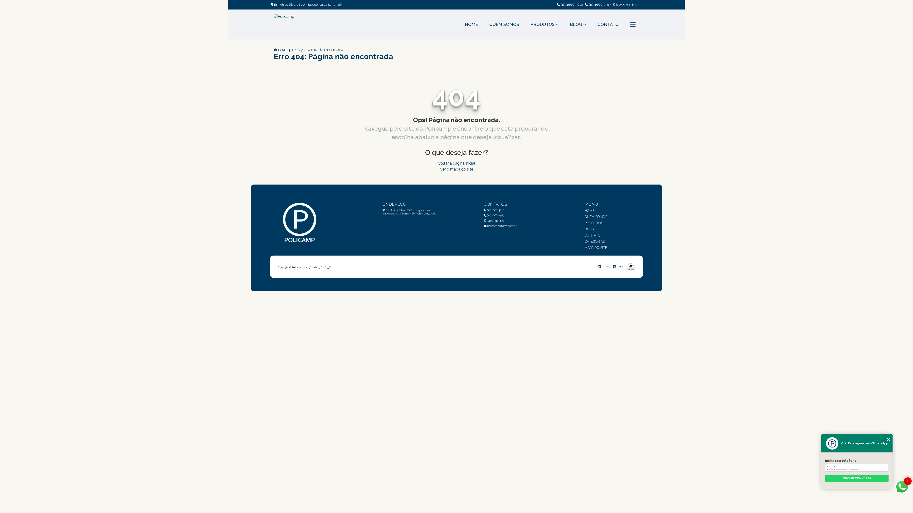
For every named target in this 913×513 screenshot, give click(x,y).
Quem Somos (504, 24)
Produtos (542, 24)
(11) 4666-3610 (571, 4)
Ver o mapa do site (456, 169)
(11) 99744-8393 (627, 4)
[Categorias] (633, 24)
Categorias (595, 241)
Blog (576, 24)
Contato (608, 24)
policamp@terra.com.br (501, 226)
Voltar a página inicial (456, 163)
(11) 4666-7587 (599, 4)
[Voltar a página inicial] (284, 24)
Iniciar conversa (857, 478)
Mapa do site (596, 248)
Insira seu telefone (841, 460)
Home (471, 24)
